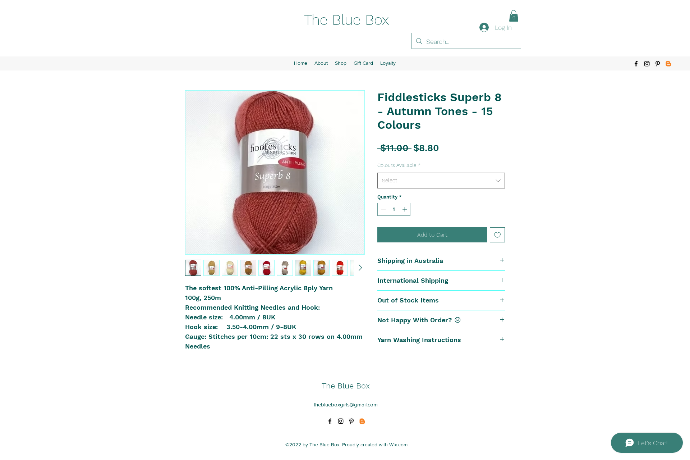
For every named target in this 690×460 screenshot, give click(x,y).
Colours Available (398, 165)
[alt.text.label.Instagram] (646, 63)
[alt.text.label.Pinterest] (657, 63)
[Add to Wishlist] (497, 234)
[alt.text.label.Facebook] (636, 63)
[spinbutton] (394, 209)
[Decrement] (382, 209)
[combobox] (441, 180)
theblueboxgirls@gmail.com (346, 404)
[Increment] (405, 209)
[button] (514, 16)
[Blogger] (668, 63)
